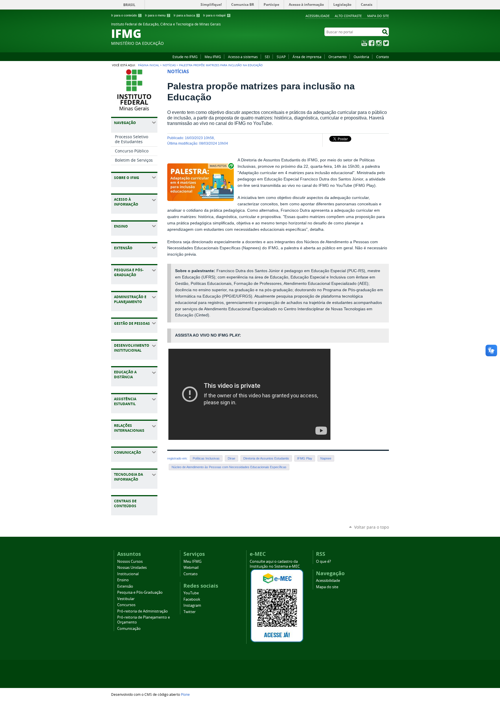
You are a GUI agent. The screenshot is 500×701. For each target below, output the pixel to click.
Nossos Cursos (130, 561)
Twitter (386, 43)
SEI (267, 56)
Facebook (371, 43)
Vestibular (126, 598)
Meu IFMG (213, 56)
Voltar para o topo (371, 527)
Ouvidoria (361, 56)
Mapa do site (378, 16)
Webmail (190, 567)
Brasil (129, 4)
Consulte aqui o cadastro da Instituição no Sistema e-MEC (275, 564)
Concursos (126, 604)
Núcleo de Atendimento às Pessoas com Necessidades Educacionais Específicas (229, 467)
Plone (185, 694)
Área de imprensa (307, 56)
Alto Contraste (348, 16)
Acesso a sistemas (243, 56)
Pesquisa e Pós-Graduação (140, 592)
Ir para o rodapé (216, 15)
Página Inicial (148, 65)
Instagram (379, 43)
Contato (382, 56)
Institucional (128, 573)
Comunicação (129, 628)
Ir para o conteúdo (126, 15)
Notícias (169, 65)
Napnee (325, 458)
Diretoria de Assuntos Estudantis (266, 458)
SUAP (281, 56)
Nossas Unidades (132, 567)
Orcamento (337, 56)
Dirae (231, 458)
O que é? (323, 561)
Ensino (123, 580)
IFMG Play (304, 458)
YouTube (364, 43)
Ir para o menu (157, 15)
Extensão (125, 586)
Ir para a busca (186, 15)
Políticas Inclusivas (206, 458)
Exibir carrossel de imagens (221, 165)
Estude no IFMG (185, 56)
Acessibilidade (318, 16)
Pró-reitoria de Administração (142, 611)
